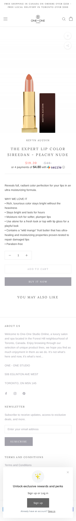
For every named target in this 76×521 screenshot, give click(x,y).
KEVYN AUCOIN (38, 140)
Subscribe (18, 441)
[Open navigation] (5, 18)
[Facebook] (6, 393)
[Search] (64, 18)
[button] (38, 167)
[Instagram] (15, 393)
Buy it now (38, 281)
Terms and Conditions (18, 465)
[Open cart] (70, 19)
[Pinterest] (24, 393)
